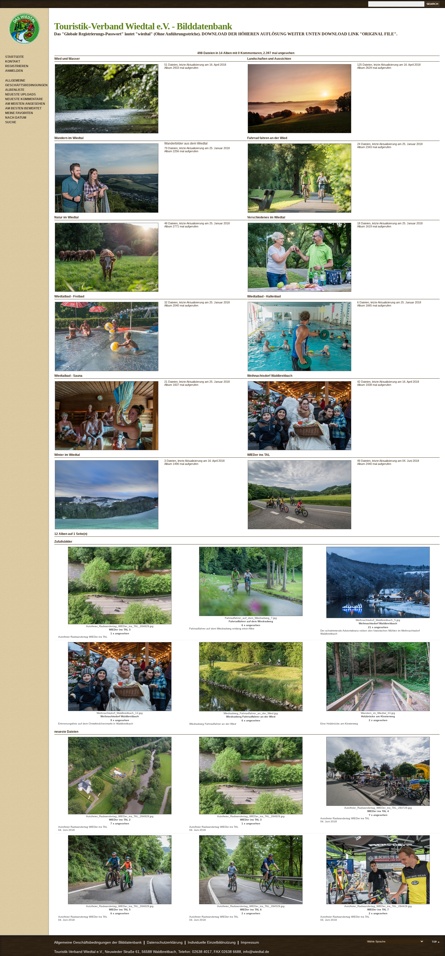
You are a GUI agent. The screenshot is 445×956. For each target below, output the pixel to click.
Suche (10, 122)
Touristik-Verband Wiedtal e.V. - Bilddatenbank (143, 26)
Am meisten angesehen (25, 104)
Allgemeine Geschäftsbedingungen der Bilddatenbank (98, 942)
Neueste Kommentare (24, 99)
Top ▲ (436, 942)
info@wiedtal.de (256, 952)
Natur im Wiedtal (66, 217)
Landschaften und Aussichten (269, 59)
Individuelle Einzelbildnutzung (212, 942)
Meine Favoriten (19, 113)
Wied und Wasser (67, 59)
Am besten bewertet (23, 108)
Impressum (250, 942)
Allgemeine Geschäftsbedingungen (25, 83)
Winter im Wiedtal (67, 455)
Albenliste (14, 90)
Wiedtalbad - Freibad (69, 296)
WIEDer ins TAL (258, 455)
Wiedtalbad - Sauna (68, 376)
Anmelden (14, 71)
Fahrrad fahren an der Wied (267, 138)
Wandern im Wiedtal (68, 138)
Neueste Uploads (20, 94)
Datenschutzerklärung (165, 942)
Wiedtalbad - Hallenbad (264, 296)
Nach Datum (15, 118)
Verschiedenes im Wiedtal (266, 217)
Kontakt (12, 61)
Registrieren (16, 66)
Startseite (14, 57)
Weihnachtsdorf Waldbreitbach (269, 376)
